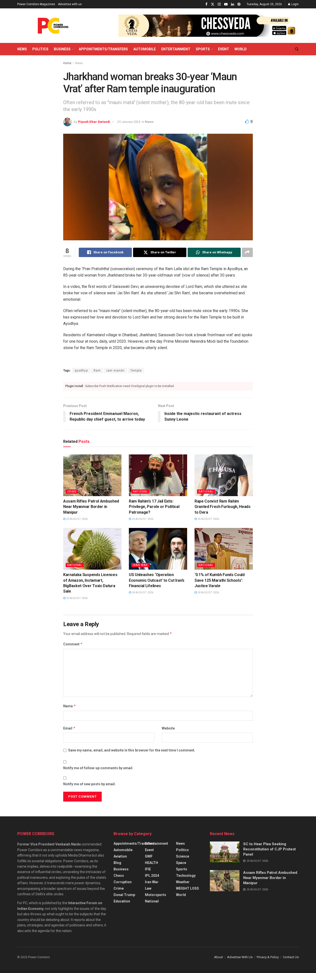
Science (182, 856)
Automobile (144, 49)
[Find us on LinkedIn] (232, 4)
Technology (186, 876)
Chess (119, 876)
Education (122, 901)
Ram (97, 370)
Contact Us (291, 957)
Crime (72, 491)
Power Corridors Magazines (36, 4)
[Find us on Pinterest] (238, 4)
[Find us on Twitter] (212, 4)
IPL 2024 (152, 876)
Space (181, 863)
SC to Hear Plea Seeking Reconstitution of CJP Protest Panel (269, 849)
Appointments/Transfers (103, 49)
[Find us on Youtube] (226, 4)
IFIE (148, 869)
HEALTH (151, 863)
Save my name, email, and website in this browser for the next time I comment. (131, 750)
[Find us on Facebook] (206, 4)
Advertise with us (70, 4)
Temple (136, 370)
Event (223, 49)
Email (69, 728)
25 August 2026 (76, 519)
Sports (203, 49)
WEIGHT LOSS (187, 888)
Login (295, 4)
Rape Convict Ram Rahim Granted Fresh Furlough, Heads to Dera (223, 507)
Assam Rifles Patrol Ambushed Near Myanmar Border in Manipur (91, 507)
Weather (183, 882)
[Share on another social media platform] (247, 252)
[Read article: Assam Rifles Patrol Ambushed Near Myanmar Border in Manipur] (92, 475)
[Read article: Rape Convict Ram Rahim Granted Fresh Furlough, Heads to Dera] (224, 475)
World (241, 49)
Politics (40, 49)
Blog (117, 863)
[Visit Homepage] (53, 25)
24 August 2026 (142, 592)
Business (62, 49)
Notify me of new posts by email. (89, 784)
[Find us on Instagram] (219, 4)
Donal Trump (124, 895)
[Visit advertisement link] (208, 26)
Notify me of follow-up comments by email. (98, 768)
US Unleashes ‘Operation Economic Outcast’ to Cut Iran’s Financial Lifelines (156, 580)
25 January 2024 (128, 122)
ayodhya (81, 370)
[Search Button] (297, 49)
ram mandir (115, 370)
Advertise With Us (240, 957)
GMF (149, 856)
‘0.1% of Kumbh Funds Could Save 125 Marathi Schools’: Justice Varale (220, 580)
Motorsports (155, 895)
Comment (73, 644)
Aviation (120, 856)
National (140, 491)
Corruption (123, 882)
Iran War (140, 565)
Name (69, 706)
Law (148, 888)
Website (168, 728)
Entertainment (175, 49)
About (218, 957)
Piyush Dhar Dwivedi (94, 122)
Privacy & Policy (268, 957)
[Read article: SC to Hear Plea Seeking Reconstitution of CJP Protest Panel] (224, 852)
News (22, 49)
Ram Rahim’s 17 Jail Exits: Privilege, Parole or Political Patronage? (154, 507)
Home (67, 63)
